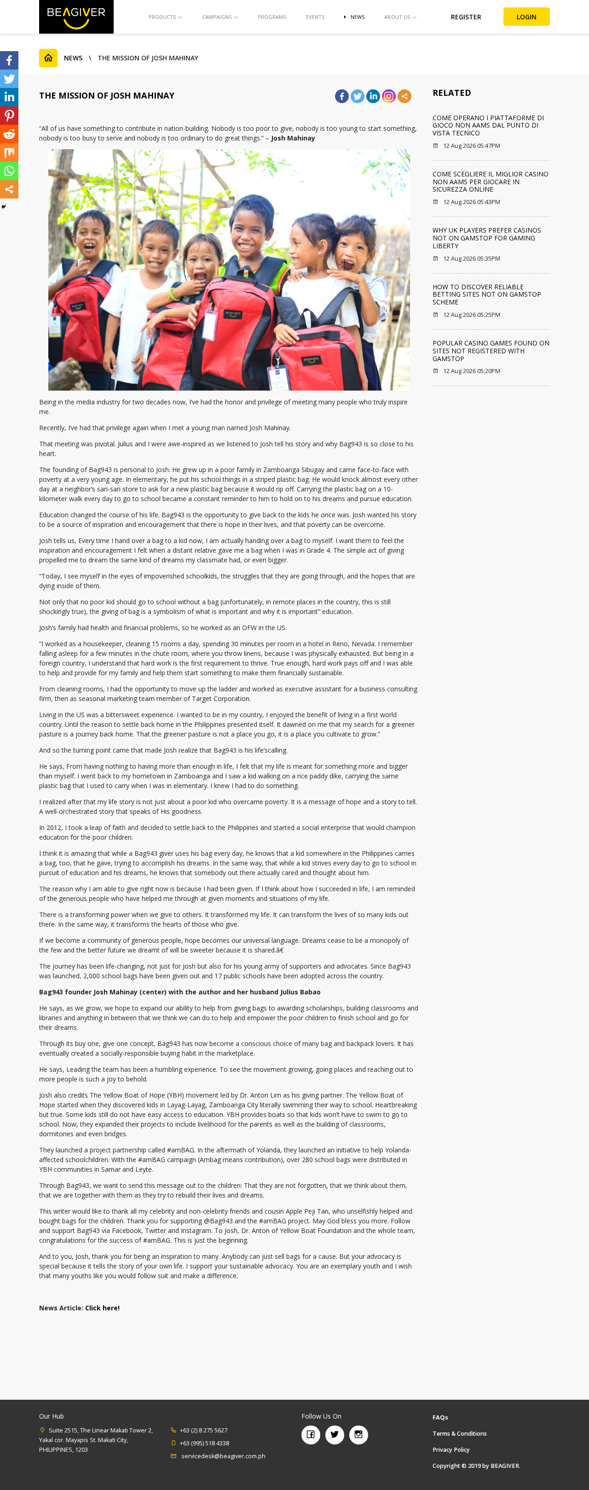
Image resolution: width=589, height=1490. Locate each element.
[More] (404, 96)
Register (466, 16)
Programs (272, 16)
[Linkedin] (373, 96)
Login (527, 16)
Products (162, 16)
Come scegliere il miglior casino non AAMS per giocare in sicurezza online (491, 181)
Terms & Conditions (460, 1433)
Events (315, 16)
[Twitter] (357, 96)
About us (397, 16)
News (358, 16)
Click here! (102, 1307)
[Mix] (9, 152)
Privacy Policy (451, 1450)
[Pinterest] (9, 115)
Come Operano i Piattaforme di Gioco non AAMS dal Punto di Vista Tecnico (488, 125)
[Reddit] (9, 134)
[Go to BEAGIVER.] (48, 58)
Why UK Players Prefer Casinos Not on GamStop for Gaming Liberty (487, 238)
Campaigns (217, 16)
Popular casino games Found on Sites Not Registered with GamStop (491, 351)
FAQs (440, 1417)
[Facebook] (342, 96)
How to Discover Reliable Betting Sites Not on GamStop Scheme (487, 294)
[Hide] (3, 206)
